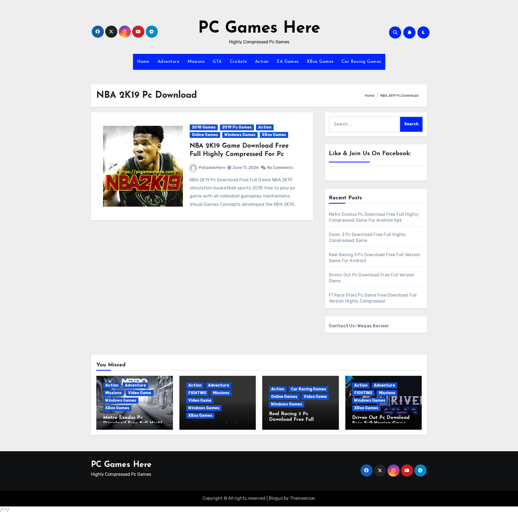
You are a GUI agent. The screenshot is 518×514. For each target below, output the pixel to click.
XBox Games (320, 62)
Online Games (205, 135)
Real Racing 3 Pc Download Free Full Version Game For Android (299, 420)
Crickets (238, 62)
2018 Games (204, 127)
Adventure (169, 62)
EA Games (288, 62)
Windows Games (239, 135)
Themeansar (302, 498)
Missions (196, 62)
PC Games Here (259, 28)
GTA (217, 62)
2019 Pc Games (237, 127)
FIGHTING (197, 393)
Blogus (276, 498)
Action (262, 62)
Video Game (139, 393)
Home (143, 62)
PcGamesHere (212, 167)
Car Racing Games (361, 62)
